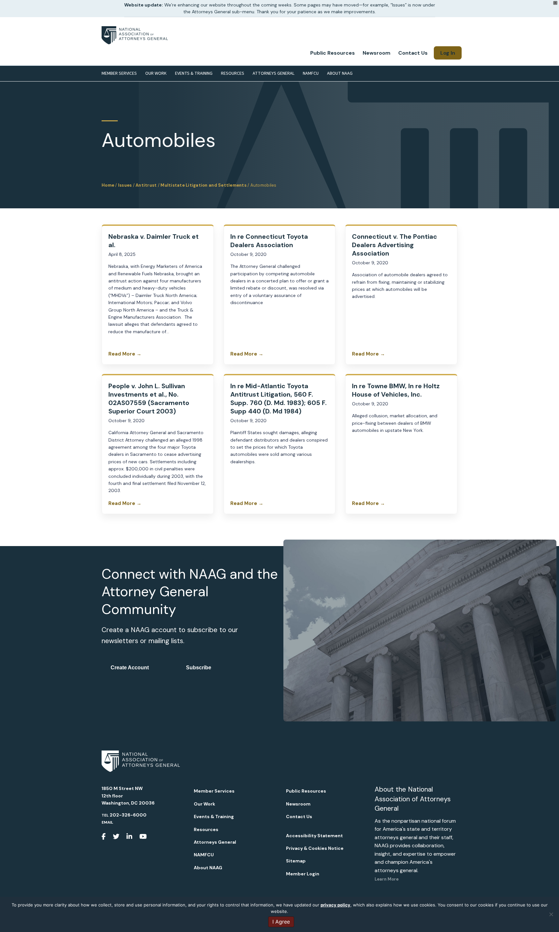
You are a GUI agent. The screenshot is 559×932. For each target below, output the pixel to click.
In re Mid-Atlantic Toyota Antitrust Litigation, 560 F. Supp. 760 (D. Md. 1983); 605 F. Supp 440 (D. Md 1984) (278, 398)
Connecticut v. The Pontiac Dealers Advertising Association (394, 245)
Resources (232, 73)
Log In (447, 52)
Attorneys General (273, 73)
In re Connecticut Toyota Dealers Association (269, 240)
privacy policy (335, 904)
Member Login (302, 874)
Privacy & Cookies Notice (315, 848)
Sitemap (296, 861)
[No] (551, 914)
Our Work (156, 73)
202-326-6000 (128, 815)
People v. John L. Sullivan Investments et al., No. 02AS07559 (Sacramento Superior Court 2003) (148, 398)
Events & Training (194, 73)
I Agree (281, 921)
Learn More (387, 879)
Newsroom (376, 52)
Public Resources (332, 52)
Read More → (124, 354)
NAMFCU (311, 73)
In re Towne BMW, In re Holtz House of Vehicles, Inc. (396, 390)
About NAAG (340, 73)
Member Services (119, 73)
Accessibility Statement (314, 836)
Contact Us (413, 52)
